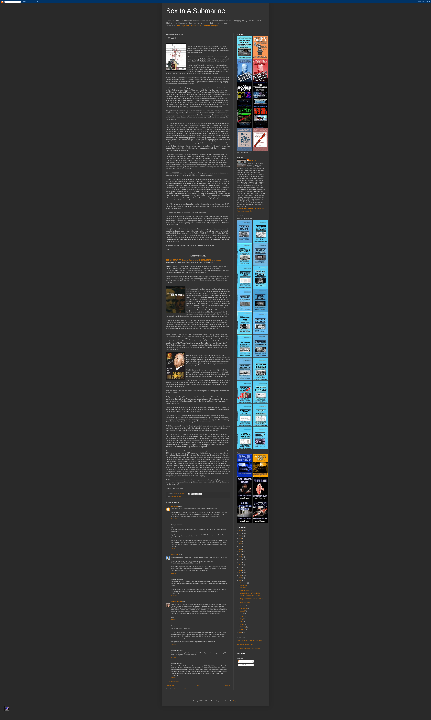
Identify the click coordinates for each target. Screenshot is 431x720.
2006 (240, 632)
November (243, 585)
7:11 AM (173, 657)
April (242, 621)
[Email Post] (188, 493)
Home (198, 686)
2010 (240, 572)
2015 (240, 559)
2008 (240, 578)
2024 (240, 536)
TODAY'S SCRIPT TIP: (174, 260)
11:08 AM (174, 595)
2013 (240, 565)
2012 (240, 567)
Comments (242, 665)
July (241, 614)
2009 (240, 575)
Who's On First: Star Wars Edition (250, 593)
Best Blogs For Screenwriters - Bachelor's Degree (197, 26)
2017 (240, 554)
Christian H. (175, 555)
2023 (240, 538)
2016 (240, 557)
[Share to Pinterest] (201, 494)
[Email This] (192, 494)
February (243, 627)
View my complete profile (244, 211)
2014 (240, 562)
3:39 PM (173, 644)
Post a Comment (174, 682)
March (242, 624)
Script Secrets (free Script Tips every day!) (249, 641)
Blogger (235, 701)
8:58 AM (173, 573)
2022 (240, 541)
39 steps (173, 496)
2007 (240, 580)
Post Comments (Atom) (181, 689)
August (242, 611)
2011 (240, 570)
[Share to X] (196, 494)
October (243, 606)
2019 (240, 549)
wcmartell (252, 160)
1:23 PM (173, 620)
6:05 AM (173, 549)
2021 (240, 544)
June (242, 616)
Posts (241, 661)
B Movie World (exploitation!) (245, 644)
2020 (240, 546)
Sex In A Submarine (195, 11)
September (243, 608)
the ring (179, 496)
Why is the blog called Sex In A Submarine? (250, 208)
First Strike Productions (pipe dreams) (248, 648)
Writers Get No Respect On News (250, 595)
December (243, 583)
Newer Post (170, 686)
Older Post (226, 686)
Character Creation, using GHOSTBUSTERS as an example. (201, 260)
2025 (240, 533)
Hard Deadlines (245, 602)
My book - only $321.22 (247, 590)
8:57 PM (173, 678)
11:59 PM (174, 519)
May (241, 619)
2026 (240, 531)
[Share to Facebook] (198, 494)
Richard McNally (176, 601)
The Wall (243, 588)
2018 (240, 551)
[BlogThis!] (194, 494)
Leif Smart (174, 506)
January (243, 629)
